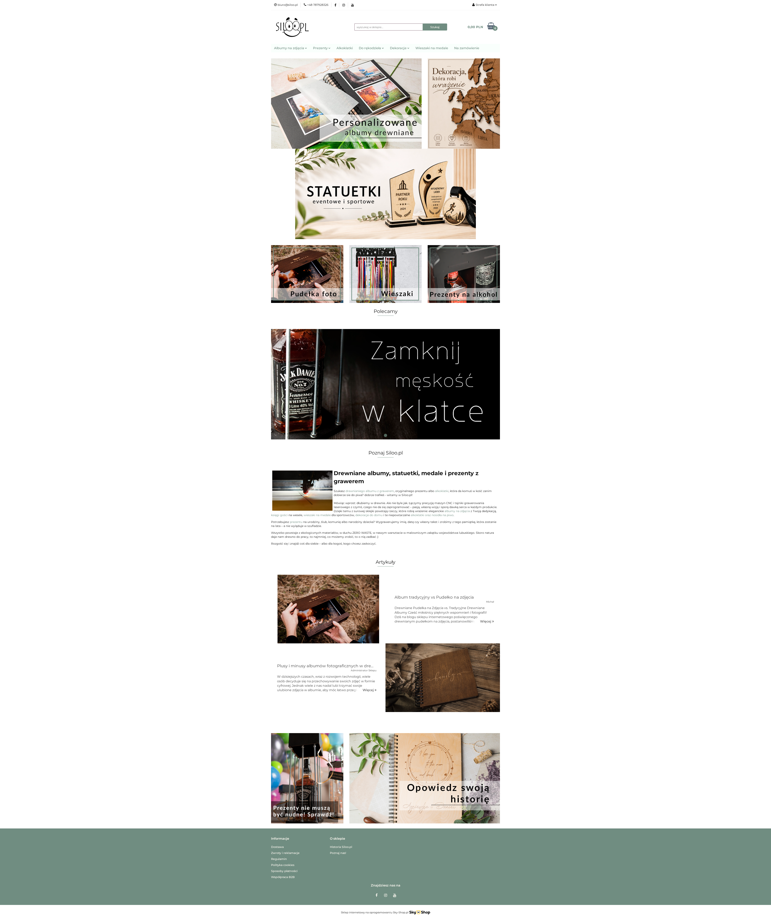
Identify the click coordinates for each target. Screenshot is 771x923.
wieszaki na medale (317, 515)
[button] (280, 838)
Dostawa (277, 847)
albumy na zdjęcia (457, 511)
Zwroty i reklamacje (285, 853)
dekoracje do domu (368, 515)
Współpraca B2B (283, 877)
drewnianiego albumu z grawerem (370, 491)
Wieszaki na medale (431, 48)
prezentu (296, 522)
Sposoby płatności (284, 871)
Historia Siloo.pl (341, 847)
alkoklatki (442, 491)
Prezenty (320, 48)
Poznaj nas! (338, 853)
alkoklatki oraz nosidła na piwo (432, 515)
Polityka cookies (282, 865)
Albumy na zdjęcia (289, 48)
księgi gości (279, 515)
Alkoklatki (345, 48)
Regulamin (279, 859)
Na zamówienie (466, 48)
